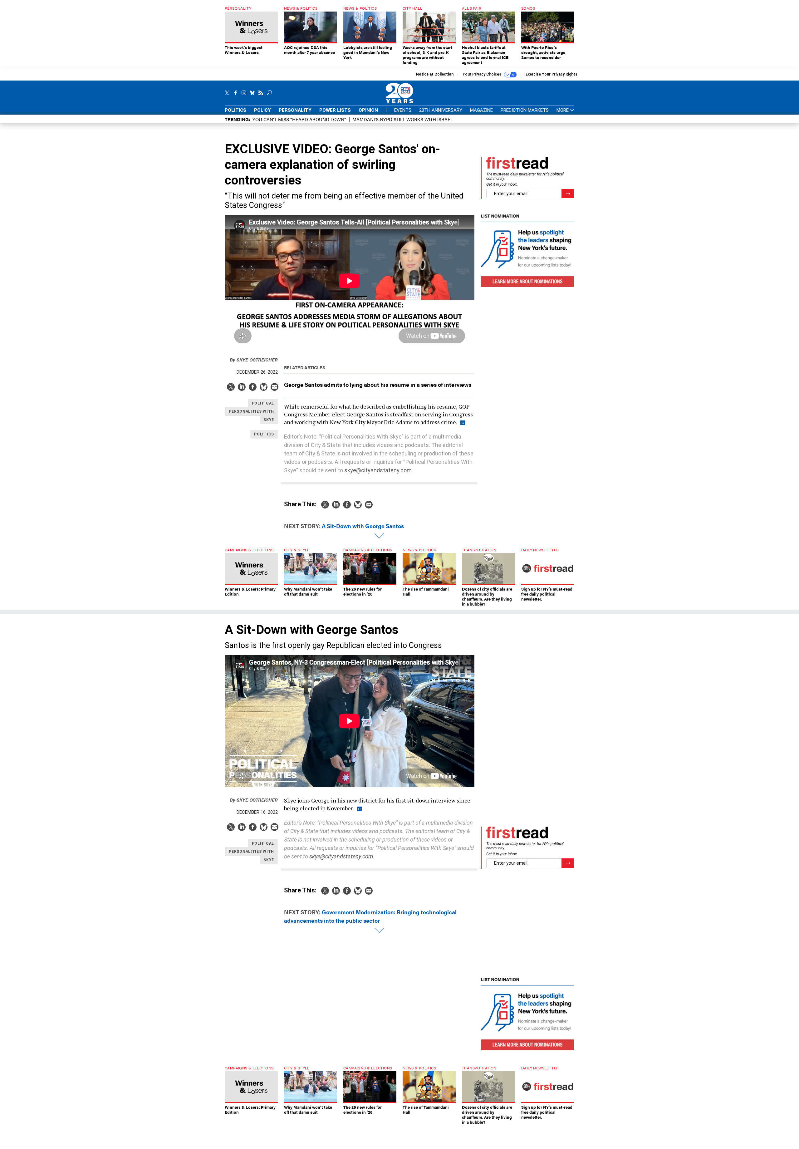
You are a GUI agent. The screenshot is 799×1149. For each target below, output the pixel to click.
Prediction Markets (525, 110)
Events (402, 110)
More (563, 110)
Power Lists (335, 110)
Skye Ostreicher (254, 359)
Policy (262, 110)
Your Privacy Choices (482, 74)
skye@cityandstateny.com (378, 470)
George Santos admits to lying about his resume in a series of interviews (377, 384)
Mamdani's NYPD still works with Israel (402, 119)
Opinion (368, 110)
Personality (295, 110)
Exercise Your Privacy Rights (551, 74)
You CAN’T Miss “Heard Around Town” (299, 119)
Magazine (481, 110)
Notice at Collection (434, 74)
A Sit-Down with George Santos (363, 526)
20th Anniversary (440, 110)
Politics (235, 110)
